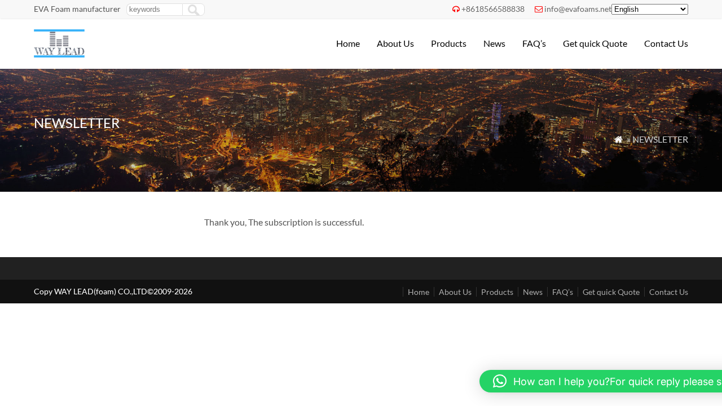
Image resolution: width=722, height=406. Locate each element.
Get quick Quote (595, 43)
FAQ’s (534, 43)
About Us (395, 43)
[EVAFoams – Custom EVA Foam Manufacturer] (59, 53)
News (494, 43)
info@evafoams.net (577, 9)
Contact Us (666, 43)
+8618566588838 (493, 9)
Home (348, 43)
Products (448, 43)
